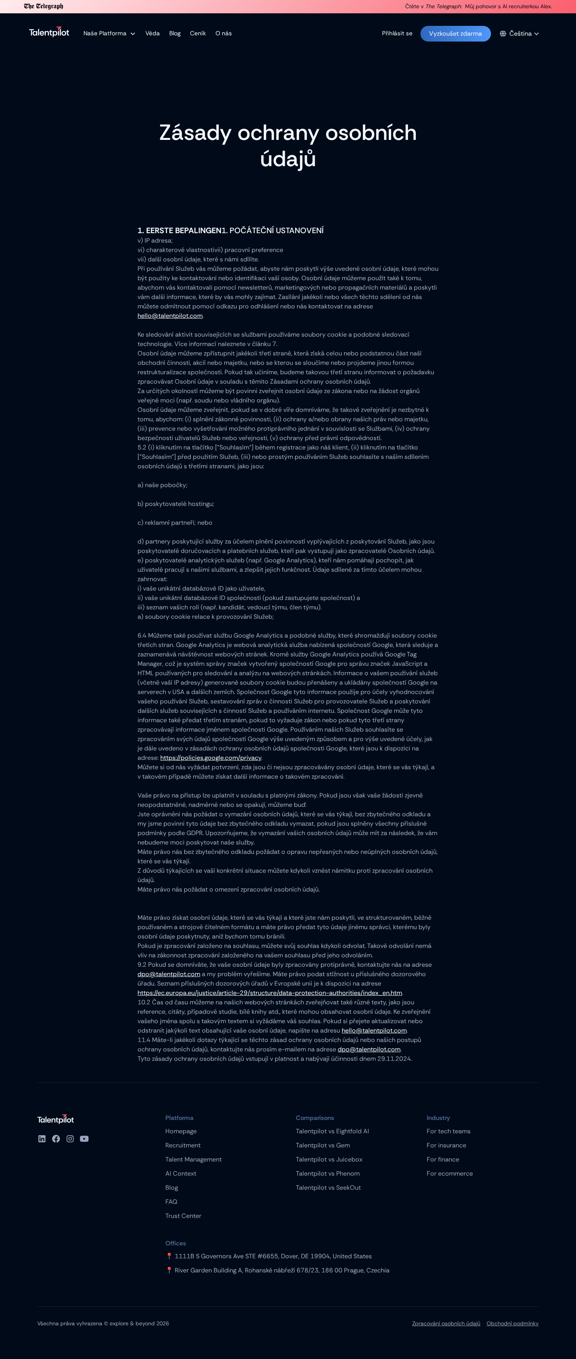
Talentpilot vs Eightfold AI (332, 1131)
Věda (152, 33)
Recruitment (183, 1145)
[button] (110, 33)
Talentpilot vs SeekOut (328, 1187)
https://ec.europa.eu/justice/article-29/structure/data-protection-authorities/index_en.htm (270, 993)
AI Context (180, 1173)
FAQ (171, 1202)
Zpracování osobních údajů (446, 1323)
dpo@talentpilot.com (169, 974)
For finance (443, 1159)
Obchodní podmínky (513, 1323)
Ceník (198, 33)
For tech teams (449, 1131)
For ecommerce (450, 1173)
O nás (224, 33)
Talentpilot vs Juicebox (329, 1159)
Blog (175, 33)
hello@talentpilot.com (170, 316)
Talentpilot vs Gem (323, 1145)
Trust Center (183, 1216)
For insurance (446, 1145)
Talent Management (193, 1159)
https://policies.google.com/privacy (210, 758)
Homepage (181, 1131)
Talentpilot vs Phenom (328, 1173)
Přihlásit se (397, 33)
